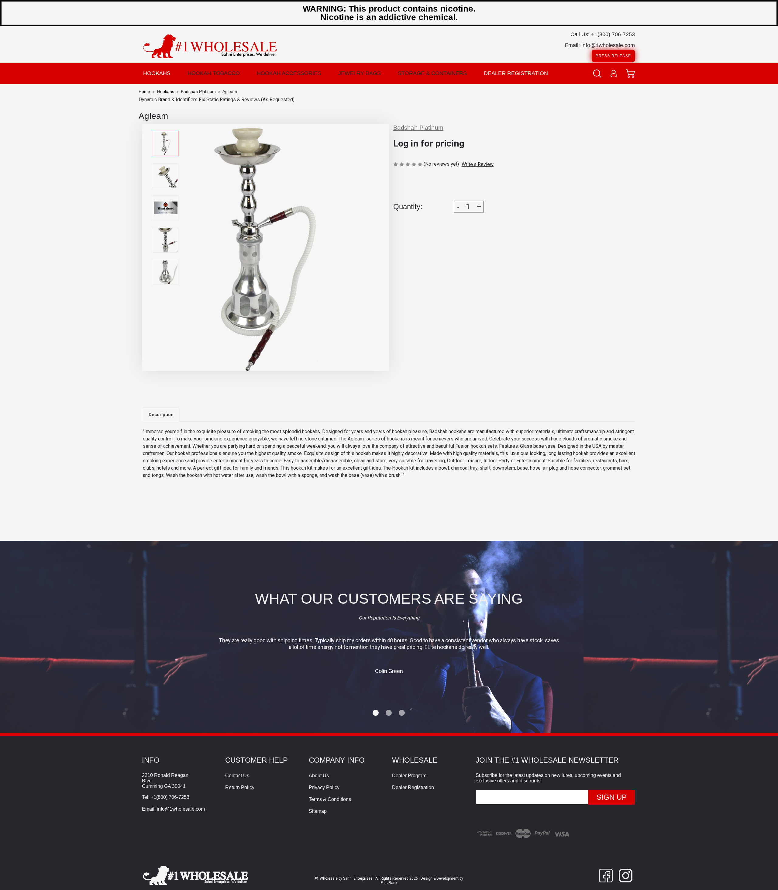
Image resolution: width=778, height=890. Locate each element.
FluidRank (389, 883)
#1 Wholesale (326, 878)
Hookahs (156, 73)
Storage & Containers (432, 73)
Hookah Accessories (289, 73)
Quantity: (407, 206)
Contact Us (237, 775)
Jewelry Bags (359, 73)
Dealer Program (409, 775)
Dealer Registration (516, 73)
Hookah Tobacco (214, 73)
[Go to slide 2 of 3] (389, 713)
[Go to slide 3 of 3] (402, 713)
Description (161, 414)
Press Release (613, 56)
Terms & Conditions (330, 799)
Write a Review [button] (478, 164)
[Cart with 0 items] (630, 73)
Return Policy (239, 787)
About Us (319, 775)
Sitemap (318, 811)
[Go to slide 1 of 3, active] (376, 713)
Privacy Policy (324, 787)
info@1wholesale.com (608, 45)
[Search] (597, 73)
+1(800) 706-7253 (613, 34)
